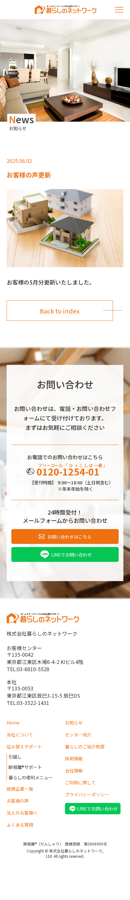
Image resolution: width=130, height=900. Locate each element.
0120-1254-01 (68, 471)
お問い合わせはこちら (69, 537)
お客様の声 (18, 801)
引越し (15, 756)
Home (13, 722)
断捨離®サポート (25, 767)
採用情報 (74, 758)
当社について (20, 734)
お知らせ (74, 722)
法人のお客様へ (22, 813)
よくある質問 (20, 825)
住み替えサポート (24, 746)
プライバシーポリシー (87, 794)
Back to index (60, 310)
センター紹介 (78, 734)
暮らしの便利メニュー (31, 777)
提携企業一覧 (20, 789)
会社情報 (74, 770)
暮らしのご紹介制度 (85, 746)
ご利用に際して (80, 782)
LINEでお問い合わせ (71, 554)
